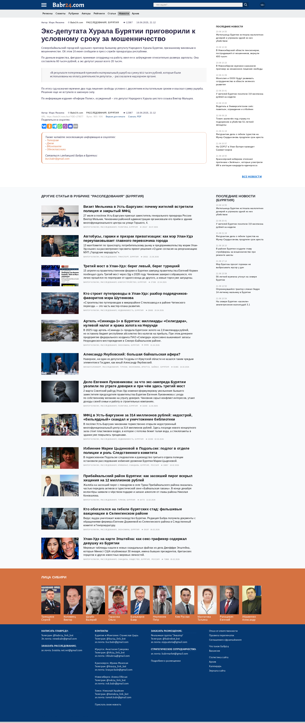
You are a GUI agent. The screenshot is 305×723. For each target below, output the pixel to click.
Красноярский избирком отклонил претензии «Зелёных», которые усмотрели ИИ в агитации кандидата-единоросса (239, 162)
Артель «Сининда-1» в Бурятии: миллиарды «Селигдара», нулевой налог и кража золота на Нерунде (135, 323)
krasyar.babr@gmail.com (119, 669)
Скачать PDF (134, 116)
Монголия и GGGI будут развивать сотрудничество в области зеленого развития (235, 81)
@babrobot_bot (171, 638)
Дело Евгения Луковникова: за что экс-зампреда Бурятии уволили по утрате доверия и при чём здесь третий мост (134, 384)
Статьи (112, 13)
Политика (123, 227)
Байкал (155, 367)
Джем (50, 143)
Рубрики (73, 13)
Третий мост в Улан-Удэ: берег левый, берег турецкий (131, 266)
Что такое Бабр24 (219, 646)
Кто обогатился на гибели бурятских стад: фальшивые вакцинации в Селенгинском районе (132, 511)
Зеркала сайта (217, 670)
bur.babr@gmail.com (57, 158)
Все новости (252, 176)
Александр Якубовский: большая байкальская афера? (131, 354)
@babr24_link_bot (63, 635)
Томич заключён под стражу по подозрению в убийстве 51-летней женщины (235, 121)
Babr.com (68, 5)
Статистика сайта (218, 657)
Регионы (47, 13)
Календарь (215, 666)
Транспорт (123, 257)
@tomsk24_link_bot (117, 694)
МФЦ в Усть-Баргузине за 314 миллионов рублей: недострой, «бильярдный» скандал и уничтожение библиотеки (137, 417)
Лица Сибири (54, 577)
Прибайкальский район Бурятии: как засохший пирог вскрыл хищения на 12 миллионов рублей (138, 478)
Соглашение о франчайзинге (225, 640)
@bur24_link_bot (116, 638)
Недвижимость (126, 310)
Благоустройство (127, 282)
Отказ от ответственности (223, 631)
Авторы (86, 13)
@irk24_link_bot (116, 652)
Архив (135, 13)
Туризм (123, 367)
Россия (155, 465)
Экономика (123, 345)
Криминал (123, 465)
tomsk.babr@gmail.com (118, 697)
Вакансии (214, 651)
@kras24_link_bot (116, 666)
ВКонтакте (54, 146)
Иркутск (146, 367)
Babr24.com (76, 22)
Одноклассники (56, 149)
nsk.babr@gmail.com (117, 683)
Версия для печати (115, 116)
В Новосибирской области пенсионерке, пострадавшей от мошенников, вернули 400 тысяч (238, 53)
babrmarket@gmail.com (175, 653)
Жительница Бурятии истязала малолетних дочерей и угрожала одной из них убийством (239, 37)
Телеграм (53, 140)
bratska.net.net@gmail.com (67, 650)
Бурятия (113, 22)
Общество (134, 559)
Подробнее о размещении (166, 661)
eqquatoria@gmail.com (174, 642)
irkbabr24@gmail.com (118, 656)
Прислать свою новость (108, 704)
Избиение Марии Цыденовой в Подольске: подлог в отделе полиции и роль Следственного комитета (136, 450)
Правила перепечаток (221, 635)
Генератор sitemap (113, 716)
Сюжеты (60, 13)
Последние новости (229, 26)
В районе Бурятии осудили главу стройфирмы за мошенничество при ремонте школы (236, 251)
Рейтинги (99, 13)
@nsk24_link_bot (116, 680)
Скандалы (134, 465)
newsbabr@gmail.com (65, 638)
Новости (124, 13)
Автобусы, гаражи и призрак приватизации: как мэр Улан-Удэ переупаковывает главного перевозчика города (138, 238)
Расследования (96, 22)
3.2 (60, 716)
